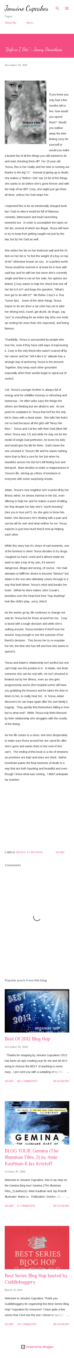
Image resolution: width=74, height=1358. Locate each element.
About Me (10, 22)
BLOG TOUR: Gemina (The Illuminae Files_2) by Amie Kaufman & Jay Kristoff (31, 1157)
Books (20, 852)
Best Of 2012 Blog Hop (27, 1038)
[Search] (57, 7)
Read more (61, 1081)
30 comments (27, 1324)
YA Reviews (35, 852)
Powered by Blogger (39, 1347)
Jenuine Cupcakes (26, 8)
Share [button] (60, 852)
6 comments (26, 1205)
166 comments (27, 1081)
